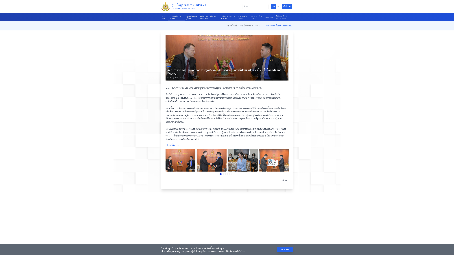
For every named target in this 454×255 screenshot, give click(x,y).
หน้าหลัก (163, 17)
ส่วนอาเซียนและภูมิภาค (191, 17)
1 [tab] (220, 174)
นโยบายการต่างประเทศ (256, 17)
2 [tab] (223, 174)
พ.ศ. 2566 (259, 25)
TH (273, 6)
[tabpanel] (180, 160)
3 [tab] (225, 174)
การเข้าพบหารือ (246, 25)
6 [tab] (231, 174)
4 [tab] (227, 174)
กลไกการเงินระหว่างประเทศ (228, 17)
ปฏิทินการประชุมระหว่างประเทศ (281, 17)
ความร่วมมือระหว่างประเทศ (176, 17)
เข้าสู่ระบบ (287, 6)
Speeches (269, 17)
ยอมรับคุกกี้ (285, 250)
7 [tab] (234, 174)
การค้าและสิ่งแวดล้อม (242, 17)
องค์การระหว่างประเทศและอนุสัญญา (208, 17)
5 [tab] (229, 174)
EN (278, 6)
